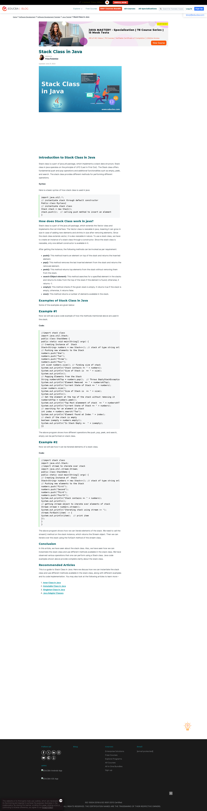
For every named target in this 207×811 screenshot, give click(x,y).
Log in (189, 9)
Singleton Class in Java (54, 590)
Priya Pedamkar (51, 59)
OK (61, 801)
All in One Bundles (113, 766)
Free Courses (91, 9)
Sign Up (199, 9)
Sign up (108, 770)
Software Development (27, 17)
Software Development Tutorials (48, 17)
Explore (76, 9)
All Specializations (148, 9)
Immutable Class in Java (54, 586)
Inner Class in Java (52, 583)
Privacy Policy (47, 807)
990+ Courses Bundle (110, 9)
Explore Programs (113, 759)
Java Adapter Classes (53, 593)
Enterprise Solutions (114, 751)
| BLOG (23, 8)
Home (15, 17)
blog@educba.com (195, 15)
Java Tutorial (66, 17)
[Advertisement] (147, 81)
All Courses (129, 9)
